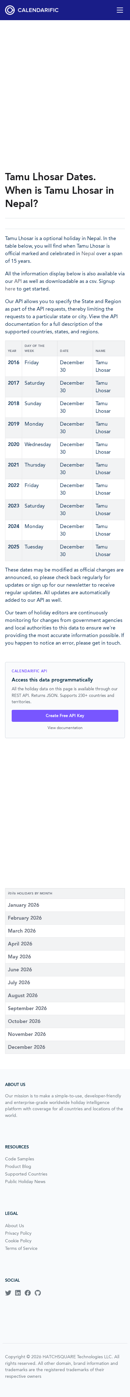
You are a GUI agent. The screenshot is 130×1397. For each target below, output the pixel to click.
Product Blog (18, 1166)
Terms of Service (21, 1248)
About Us (14, 1225)
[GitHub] (38, 1293)
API (18, 281)
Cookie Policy (18, 1240)
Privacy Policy (18, 1233)
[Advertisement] (65, 95)
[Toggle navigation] (120, 10)
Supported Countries (26, 1173)
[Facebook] (28, 1293)
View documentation (65, 727)
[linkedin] (18, 1293)
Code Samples (19, 1158)
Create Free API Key (65, 715)
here (10, 289)
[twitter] (8, 1293)
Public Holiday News (25, 1181)
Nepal (88, 253)
